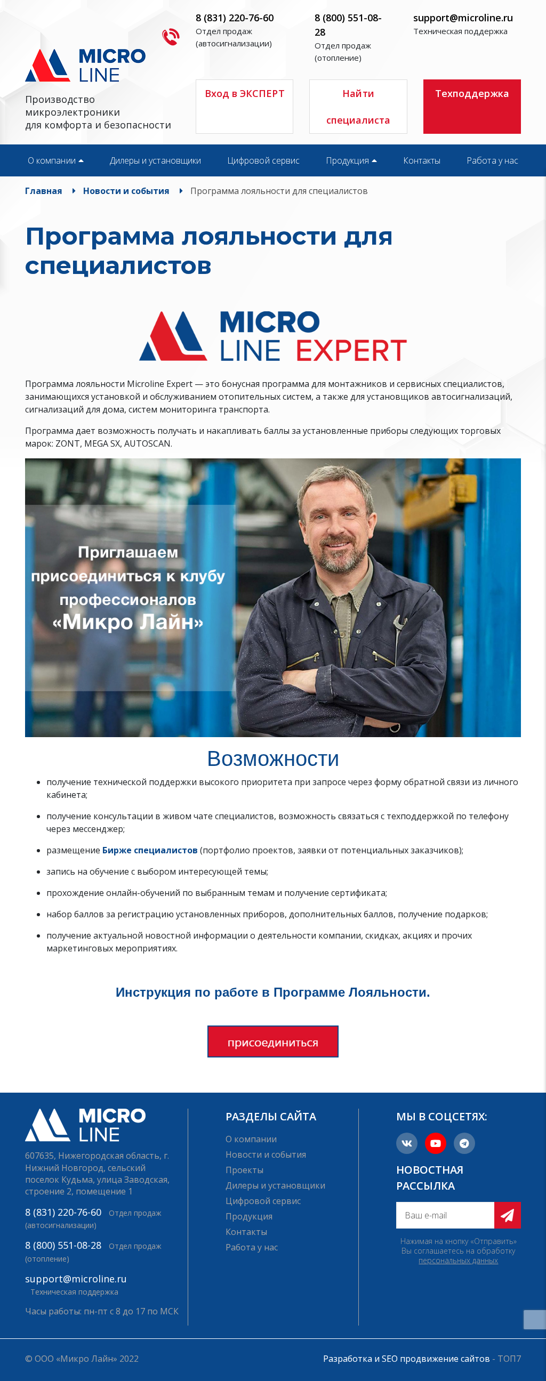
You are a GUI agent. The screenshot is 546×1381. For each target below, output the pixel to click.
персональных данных (458, 1260)
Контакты (422, 160)
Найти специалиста (358, 106)
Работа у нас (492, 160)
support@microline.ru (463, 17)
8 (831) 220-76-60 (235, 17)
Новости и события (266, 1154)
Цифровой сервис (263, 160)
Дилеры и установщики (155, 160)
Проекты (244, 1170)
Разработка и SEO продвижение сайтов (406, 1358)
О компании (52, 160)
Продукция (347, 160)
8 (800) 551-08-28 (63, 1245)
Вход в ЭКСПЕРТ (245, 93)
